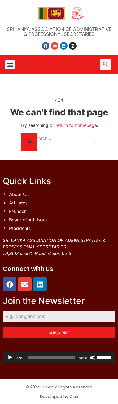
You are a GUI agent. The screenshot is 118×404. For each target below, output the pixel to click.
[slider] (105, 357)
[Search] (29, 142)
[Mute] (92, 357)
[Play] (10, 357)
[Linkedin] (64, 46)
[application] (59, 357)
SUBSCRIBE (59, 332)
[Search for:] (59, 138)
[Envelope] (54, 46)
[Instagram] (73, 46)
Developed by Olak (59, 396)
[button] (10, 65)
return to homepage (76, 125)
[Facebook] (45, 46)
